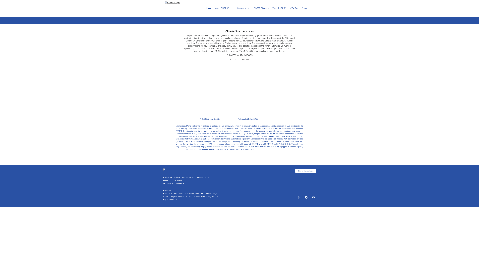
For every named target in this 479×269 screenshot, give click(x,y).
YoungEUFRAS (279, 8)
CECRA (294, 8)
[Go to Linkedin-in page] (300, 197)
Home (208, 8)
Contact (304, 8)
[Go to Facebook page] (307, 197)
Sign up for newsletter (305, 171)
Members (241, 8)
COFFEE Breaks (261, 8)
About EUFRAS (222, 8)
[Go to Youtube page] (313, 197)
